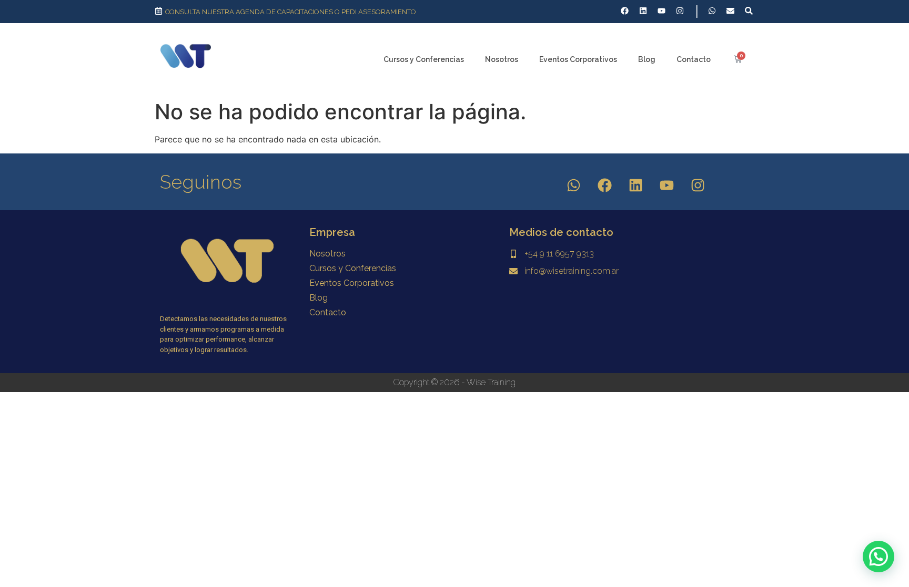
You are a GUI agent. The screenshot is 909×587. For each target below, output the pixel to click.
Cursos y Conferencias (423, 59)
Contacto (693, 59)
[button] (878, 556)
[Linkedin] (636, 185)
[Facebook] (605, 185)
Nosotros (501, 59)
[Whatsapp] (574, 185)
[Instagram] (698, 185)
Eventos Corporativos (578, 59)
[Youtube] (667, 185)
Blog (646, 59)
